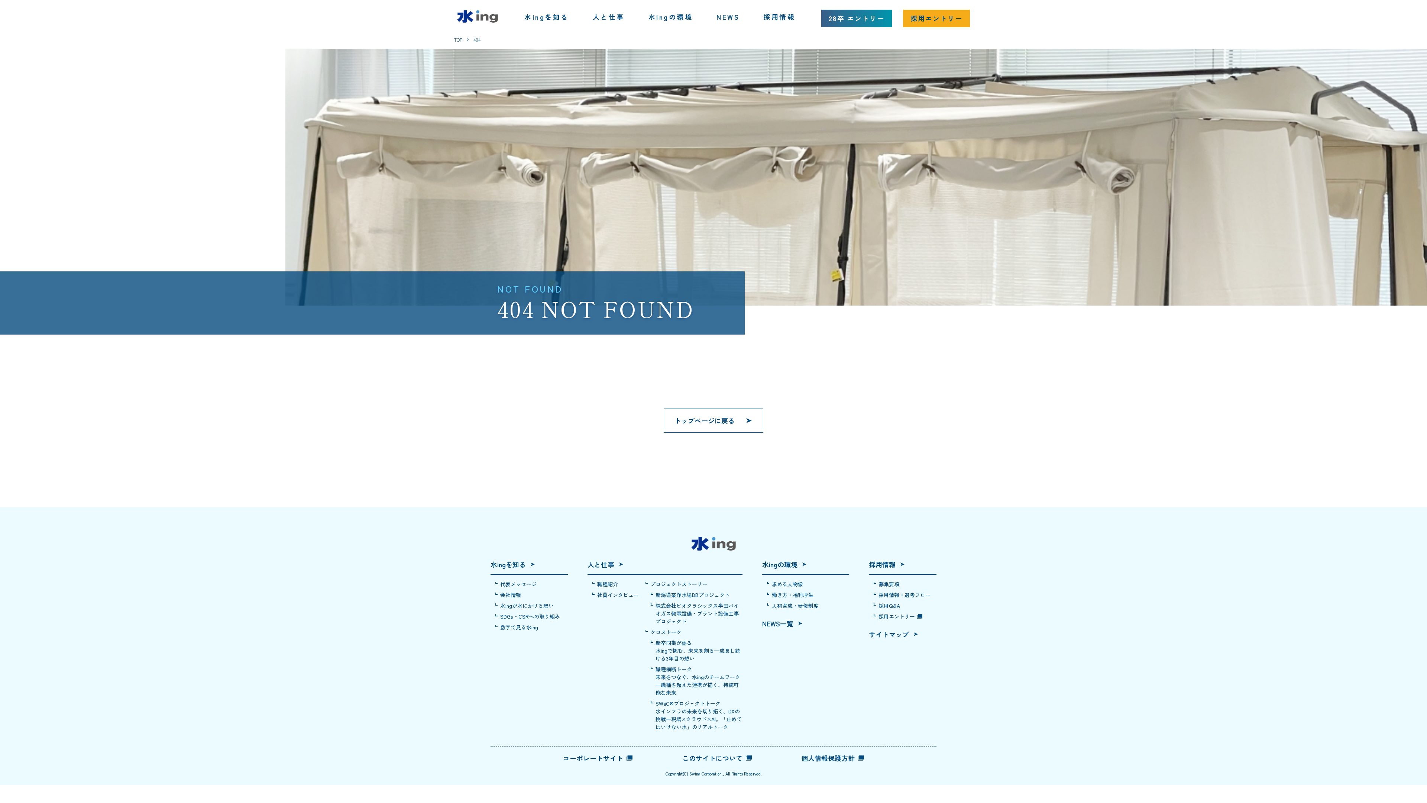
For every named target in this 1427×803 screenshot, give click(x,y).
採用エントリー (936, 18)
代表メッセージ (518, 584)
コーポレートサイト (593, 758)
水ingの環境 (670, 17)
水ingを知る (546, 17)
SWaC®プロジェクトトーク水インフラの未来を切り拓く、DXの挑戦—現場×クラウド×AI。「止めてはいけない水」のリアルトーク (699, 715)
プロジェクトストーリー (679, 584)
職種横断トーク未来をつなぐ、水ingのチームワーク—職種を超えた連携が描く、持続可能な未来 (698, 680)
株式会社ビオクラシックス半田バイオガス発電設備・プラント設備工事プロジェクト (697, 613)
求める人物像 (787, 584)
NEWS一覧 (777, 623)
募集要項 (888, 584)
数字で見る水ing (519, 627)
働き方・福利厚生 (792, 595)
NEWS (728, 17)
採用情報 (779, 17)
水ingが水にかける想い (527, 605)
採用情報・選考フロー (904, 595)
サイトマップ (889, 634)
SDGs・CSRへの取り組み (530, 616)
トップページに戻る (704, 420)
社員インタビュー (618, 595)
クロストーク (666, 632)
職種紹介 (607, 584)
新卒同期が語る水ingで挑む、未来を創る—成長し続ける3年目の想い (698, 650)
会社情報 (510, 595)
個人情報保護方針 (828, 758)
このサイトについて (712, 758)
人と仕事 (609, 17)
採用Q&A (889, 605)
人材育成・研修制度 (795, 605)
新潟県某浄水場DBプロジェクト (693, 595)
